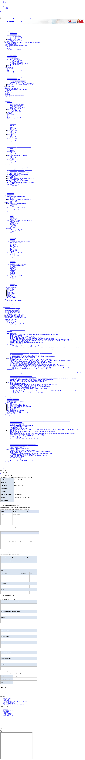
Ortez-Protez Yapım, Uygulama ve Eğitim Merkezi (14, 314)
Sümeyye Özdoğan (13, 235)
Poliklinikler (9, 102)
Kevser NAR (9, 190)
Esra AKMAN (10, 292)
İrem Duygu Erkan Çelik (14, 209)
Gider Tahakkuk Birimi (11, 52)
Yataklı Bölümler (10, 103)
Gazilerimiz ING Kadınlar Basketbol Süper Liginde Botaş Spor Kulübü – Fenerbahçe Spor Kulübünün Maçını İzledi (31, 362)
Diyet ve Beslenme (10, 114)
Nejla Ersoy (12, 245)
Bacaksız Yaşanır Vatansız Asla (15, 459)
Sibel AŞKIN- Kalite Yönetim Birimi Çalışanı (18, 82)
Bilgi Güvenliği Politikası (9, 86)
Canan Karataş (12, 222)
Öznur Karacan (12, 274)
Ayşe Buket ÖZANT (11, 290)
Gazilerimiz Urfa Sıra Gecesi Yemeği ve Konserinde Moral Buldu (22, 336)
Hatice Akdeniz (12, 261)
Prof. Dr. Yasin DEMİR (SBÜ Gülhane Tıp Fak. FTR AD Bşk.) (19, 147)
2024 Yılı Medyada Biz (11, 430)
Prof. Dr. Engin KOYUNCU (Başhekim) (14, 121)
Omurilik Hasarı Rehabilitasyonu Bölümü (17, 107)
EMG (8, 116)
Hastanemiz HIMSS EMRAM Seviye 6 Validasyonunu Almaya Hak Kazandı (24, 454)
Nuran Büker (12, 268)
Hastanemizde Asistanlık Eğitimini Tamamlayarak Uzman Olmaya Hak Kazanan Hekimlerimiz (22, 42)
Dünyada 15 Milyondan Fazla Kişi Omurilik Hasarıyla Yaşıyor (21, 436)
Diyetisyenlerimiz (8, 195)
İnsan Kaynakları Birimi (11, 57)
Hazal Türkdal (12, 240)
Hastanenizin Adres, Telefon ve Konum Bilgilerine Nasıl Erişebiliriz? (20, 406)
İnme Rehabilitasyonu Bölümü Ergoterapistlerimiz (16, 203)
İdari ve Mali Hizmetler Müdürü (15, 36)
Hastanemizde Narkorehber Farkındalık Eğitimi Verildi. (20, 389)
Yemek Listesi (5, 709)
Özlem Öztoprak (13, 267)
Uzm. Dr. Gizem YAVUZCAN (15, 173)
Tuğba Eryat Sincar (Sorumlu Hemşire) (17, 253)
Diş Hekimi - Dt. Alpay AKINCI (13, 176)
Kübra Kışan (12, 205)
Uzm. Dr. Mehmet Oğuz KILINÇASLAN (17, 171)
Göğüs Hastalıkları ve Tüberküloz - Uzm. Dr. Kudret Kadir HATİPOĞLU (21, 182)
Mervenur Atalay (13, 238)
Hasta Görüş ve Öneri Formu (12, 398)
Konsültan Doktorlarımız (9, 164)
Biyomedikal (9, 113)
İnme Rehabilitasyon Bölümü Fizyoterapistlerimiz (16, 211)
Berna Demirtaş (12, 227)
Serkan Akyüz (12, 284)
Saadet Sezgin (12, 272)
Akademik (5, 87)
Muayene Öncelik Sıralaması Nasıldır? (14, 407)
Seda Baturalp (12, 208)
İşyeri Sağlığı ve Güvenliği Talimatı (16, 62)
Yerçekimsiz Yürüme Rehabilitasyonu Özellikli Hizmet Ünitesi (16, 317)
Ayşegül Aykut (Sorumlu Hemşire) (16, 230)
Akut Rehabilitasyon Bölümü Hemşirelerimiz (15, 229)
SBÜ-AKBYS (7, 93)
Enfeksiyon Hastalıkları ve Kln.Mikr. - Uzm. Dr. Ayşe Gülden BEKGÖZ (20, 178)
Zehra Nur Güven (10, 193)
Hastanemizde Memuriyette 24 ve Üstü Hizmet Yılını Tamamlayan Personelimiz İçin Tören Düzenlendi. (29, 388)
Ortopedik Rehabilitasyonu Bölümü (16, 105)
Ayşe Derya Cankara (13, 249)
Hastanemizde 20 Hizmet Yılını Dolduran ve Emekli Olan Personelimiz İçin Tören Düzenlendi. (27, 363)
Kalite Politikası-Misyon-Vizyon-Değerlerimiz (15, 69)
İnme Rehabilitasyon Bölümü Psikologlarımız (15, 300)
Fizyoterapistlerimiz (8, 210)
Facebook (4, 689)
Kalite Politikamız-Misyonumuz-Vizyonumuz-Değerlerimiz (16, 45)
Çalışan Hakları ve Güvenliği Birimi (14, 49)
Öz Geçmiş (12, 125)
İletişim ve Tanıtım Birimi (12, 56)
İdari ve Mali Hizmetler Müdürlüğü (13, 35)
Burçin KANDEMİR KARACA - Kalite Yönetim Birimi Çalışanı (22, 83)
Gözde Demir (12, 273)
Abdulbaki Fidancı (13, 280)
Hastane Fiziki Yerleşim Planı (8, 715)
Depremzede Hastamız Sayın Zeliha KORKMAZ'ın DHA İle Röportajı (23, 444)
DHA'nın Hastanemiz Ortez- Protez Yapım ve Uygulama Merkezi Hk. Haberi (24, 445)
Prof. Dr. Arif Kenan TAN (12, 126)
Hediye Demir (12, 263)
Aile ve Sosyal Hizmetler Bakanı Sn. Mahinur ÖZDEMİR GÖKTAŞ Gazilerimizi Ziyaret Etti (27, 435)
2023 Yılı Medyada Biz (11, 441)
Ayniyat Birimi (10, 47)
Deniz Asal (9, 189)
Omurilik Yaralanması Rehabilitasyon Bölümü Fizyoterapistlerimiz (19, 220)
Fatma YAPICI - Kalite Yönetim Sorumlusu (18, 80)
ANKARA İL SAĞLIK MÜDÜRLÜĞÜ (11, 21)
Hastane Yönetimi (8, 29)
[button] (4, 6)
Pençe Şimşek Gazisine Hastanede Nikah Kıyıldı (19, 428)
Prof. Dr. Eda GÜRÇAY (11, 134)
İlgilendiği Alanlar (13, 124)
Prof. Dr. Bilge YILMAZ (12, 130)
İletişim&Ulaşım (6, 394)
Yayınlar (11, 123)
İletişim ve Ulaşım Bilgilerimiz (10, 395)
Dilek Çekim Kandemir (14, 201)
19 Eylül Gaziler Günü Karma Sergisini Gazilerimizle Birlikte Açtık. (22, 357)
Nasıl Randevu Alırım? (11, 409)
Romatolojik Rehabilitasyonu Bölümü (17, 104)
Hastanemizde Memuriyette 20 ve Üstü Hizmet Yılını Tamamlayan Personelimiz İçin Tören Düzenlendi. (29, 385)
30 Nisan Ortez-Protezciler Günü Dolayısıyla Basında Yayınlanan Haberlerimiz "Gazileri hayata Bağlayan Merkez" (31, 417)
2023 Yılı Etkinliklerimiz (11, 369)
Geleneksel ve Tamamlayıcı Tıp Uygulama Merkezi (14, 309)
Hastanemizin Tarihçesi (9, 27)
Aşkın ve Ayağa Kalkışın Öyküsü (16, 432)
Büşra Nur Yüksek (13, 254)
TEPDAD (7, 97)
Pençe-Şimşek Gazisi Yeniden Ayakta (16, 457)
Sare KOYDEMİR (13, 212)
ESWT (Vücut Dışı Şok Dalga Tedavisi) (12, 308)
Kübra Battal (12, 233)
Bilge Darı (12, 198)
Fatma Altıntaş (12, 239)
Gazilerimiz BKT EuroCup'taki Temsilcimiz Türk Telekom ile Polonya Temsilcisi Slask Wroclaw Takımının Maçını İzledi (32, 375)
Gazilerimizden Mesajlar (11, 321)
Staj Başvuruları (8, 90)
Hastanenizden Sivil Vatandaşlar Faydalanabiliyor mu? (17, 405)
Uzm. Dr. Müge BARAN (14, 166)
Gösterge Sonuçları (10, 73)
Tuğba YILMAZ (10, 194)
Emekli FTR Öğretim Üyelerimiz (11, 44)
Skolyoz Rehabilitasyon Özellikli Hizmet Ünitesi (14, 316)
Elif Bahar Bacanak (13, 204)
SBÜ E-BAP (7, 94)
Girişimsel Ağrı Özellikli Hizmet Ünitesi (12, 310)
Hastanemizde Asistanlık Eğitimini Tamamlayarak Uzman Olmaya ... (15, 701)
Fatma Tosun (12, 217)
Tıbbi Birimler (5, 100)
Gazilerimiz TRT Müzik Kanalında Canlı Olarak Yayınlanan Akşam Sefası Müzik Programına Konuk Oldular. (30, 386)
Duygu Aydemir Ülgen (14, 246)
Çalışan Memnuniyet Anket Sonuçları (16, 75)
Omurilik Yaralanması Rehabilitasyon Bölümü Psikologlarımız (18, 303)
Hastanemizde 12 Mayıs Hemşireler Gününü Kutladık (19, 341)
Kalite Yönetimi (10, 68)
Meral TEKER (10, 295)
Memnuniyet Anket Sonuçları (12, 74)
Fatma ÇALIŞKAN (11, 293)
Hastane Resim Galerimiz (9, 461)
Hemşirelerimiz (8, 228)
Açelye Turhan (12, 248)
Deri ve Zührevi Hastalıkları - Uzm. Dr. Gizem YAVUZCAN (18, 172)
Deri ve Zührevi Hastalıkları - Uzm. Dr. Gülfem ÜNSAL (17, 174)
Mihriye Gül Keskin (13, 200)
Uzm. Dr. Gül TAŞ (13, 185)
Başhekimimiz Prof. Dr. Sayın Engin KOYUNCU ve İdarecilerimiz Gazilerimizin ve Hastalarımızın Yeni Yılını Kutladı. (31, 368)
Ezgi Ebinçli (12, 216)
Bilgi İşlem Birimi (10, 48)
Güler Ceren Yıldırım (13, 250)
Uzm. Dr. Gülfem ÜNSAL (15, 175)
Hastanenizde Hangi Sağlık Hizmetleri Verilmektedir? (17, 404)
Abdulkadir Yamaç (13, 218)
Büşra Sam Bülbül (13, 219)
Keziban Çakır (12, 258)
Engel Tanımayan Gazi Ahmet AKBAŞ (17, 423)
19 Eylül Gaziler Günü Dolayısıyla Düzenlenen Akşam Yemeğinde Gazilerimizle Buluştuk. (26, 355)
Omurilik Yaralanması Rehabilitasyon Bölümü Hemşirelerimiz (18, 241)
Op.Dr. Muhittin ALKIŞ (14, 181)
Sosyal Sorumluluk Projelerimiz (8, 710)
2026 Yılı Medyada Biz (11, 416)
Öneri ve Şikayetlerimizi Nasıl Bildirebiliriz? (15, 410)
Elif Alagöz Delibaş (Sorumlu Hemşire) (17, 265)
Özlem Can (12, 271)
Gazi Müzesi (9, 331)
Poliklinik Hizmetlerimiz (7, 713)
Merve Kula (12, 283)
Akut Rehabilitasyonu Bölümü (15, 108)
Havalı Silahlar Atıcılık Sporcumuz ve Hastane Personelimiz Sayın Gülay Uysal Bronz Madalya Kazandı (29, 455)
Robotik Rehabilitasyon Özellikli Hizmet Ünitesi (14, 315)
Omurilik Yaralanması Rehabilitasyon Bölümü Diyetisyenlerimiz (19, 199)
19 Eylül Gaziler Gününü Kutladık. (16, 354)
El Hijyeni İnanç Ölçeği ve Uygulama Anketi (15, 401)
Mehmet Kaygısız (13, 226)
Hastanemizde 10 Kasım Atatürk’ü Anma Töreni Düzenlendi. (21, 352)
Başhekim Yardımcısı (13, 33)
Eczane (8, 115)
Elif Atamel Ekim (13, 225)
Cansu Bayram (10, 188)
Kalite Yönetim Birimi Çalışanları (13, 79)
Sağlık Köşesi (5, 712)
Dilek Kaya (12, 215)
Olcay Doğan (12, 266)
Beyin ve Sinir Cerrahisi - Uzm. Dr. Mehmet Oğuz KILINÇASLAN (19, 170)
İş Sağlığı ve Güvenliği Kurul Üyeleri (16, 61)
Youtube (4, 691)
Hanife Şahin (9, 192)
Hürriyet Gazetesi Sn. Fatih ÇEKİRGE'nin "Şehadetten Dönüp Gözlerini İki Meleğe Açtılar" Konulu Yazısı (29, 439)
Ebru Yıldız (12, 302)
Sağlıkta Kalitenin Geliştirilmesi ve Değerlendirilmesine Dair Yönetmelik (20, 84)
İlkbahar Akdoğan (13, 262)
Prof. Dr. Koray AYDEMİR (12, 142)
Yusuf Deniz (12, 213)
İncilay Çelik (12, 243)
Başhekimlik (9, 30)
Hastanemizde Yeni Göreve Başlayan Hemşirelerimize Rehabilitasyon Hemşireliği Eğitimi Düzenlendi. (28, 380)
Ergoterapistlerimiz (8, 202)
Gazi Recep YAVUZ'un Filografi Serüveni (17, 424)
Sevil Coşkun (12, 270)
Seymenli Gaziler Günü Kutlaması (16, 422)
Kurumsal (4, 26)
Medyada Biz (7, 415)
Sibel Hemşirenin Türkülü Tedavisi (16, 427)
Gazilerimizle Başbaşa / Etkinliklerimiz (10, 319)
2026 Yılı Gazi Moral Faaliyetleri (16, 324)
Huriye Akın (12, 286)
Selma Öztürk (12, 257)
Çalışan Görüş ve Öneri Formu (13, 399)
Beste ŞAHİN (10, 291)
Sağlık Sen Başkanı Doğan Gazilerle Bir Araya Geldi (19, 448)
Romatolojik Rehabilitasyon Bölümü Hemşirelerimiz (17, 275)
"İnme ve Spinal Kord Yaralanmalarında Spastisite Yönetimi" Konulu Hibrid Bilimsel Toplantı (27, 392)
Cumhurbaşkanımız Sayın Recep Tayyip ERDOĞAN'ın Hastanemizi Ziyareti (21, 460)
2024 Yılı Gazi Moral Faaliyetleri (16, 326)
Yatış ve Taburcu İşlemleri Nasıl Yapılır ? (14, 413)
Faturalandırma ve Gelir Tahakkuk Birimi (14, 51)
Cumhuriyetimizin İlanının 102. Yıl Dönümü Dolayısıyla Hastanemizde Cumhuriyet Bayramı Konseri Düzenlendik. (31, 353)
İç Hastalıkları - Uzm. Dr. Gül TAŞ (13, 184)
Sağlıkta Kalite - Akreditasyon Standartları (15, 70)
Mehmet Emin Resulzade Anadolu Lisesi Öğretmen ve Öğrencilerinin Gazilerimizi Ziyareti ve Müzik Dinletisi (30, 361)
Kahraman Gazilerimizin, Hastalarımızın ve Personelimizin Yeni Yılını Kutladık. (24, 346)
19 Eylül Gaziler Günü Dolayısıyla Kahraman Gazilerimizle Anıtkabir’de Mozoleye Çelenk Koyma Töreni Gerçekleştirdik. (32, 356)
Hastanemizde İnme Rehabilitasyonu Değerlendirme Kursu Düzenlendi (23, 387)
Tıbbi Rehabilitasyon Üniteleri (15, 110)
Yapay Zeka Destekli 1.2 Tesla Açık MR (12, 311)
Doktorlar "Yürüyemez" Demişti (16, 447)
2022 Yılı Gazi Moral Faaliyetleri (16, 329)
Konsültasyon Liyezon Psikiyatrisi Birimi (14, 117)
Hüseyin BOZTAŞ (10, 294)
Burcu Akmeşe (12, 197)
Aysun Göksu (12, 278)
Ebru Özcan (12, 247)
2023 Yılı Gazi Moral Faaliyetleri (16, 327)
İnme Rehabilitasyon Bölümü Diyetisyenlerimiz (16, 196)
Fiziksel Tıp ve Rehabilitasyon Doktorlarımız (13, 120)
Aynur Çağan (12, 231)
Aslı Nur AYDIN (10, 288)
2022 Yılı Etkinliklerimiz (11, 382)
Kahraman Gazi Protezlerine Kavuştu (16, 458)
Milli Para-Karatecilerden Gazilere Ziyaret (17, 446)
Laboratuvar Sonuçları (7, 714)
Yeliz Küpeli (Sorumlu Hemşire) (16, 242)
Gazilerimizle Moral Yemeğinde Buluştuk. (17, 383)
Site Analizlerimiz (6, 711)
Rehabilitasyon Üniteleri (11, 109)
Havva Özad (12, 281)
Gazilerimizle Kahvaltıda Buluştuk (16, 335)
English (4, 2)
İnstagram (4, 690)
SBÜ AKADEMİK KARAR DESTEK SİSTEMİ (14, 95)
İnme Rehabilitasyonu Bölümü (15, 106)
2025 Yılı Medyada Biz (11, 418)
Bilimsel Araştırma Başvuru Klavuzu (12, 88)
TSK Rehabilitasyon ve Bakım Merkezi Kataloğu (16, 28)
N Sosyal (4, 693)
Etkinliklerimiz (7, 332)
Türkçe (4, 1)
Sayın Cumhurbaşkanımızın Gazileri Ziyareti (18, 323)
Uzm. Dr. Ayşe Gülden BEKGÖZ (16, 179)
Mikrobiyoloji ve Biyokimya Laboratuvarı (15, 118)
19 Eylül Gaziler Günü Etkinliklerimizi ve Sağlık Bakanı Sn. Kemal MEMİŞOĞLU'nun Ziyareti (27, 434)
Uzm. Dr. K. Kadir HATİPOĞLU (16, 183)
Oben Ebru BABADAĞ (11, 297)
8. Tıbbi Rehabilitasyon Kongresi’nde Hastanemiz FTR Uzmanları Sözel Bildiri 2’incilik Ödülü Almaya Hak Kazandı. (31, 453)
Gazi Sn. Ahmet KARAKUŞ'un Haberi (17, 437)
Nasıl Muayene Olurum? (11, 408)
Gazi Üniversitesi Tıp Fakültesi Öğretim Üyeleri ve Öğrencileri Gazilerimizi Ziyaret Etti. (26, 337)
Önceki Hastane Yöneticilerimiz (11, 43)
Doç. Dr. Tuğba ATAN (11, 151)
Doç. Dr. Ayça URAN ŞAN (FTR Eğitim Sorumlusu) (17, 155)
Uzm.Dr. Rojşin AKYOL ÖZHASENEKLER (18, 169)
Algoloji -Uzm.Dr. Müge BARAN (13, 165)
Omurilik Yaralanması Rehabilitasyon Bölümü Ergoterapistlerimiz (19, 207)
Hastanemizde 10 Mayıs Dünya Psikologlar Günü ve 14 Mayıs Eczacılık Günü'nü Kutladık (26, 342)
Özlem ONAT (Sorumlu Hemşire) (16, 276)
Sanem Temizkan (13, 244)
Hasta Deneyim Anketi (11, 402)
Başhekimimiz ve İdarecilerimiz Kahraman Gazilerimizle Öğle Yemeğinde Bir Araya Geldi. (26, 345)
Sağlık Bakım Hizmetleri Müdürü (16, 40)
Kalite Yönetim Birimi (9, 67)
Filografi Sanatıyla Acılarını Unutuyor (17, 456)
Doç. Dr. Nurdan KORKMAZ (13, 159)
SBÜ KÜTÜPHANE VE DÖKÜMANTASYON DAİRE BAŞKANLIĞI (19, 96)
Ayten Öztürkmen (13, 304)
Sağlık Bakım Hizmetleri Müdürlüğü (14, 39)
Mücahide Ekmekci (13, 269)
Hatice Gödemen (13, 256)
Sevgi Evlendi (12, 224)
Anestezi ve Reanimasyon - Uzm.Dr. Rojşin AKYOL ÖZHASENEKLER (21, 167)
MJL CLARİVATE (8, 92)
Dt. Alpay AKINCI (13, 177)
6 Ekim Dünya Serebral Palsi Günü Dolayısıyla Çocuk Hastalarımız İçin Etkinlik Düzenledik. (27, 381)
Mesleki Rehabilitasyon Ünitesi (15, 111)
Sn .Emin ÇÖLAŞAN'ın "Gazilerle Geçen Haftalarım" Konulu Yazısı (22, 440)
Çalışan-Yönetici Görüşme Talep (13, 400)
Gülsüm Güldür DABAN (14, 255)
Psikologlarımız (8, 299)
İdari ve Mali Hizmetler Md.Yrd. (16, 37)
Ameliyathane (9, 112)
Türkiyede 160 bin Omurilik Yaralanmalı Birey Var (19, 426)
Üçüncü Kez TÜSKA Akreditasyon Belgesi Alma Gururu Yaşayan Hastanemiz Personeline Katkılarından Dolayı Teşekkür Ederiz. (33, 338)
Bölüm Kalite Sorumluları (12, 78)
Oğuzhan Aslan (12, 234)
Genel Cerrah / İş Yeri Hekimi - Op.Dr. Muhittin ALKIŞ (17, 180)
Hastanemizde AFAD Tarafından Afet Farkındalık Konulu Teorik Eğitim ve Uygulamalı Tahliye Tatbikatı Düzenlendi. (31, 379)
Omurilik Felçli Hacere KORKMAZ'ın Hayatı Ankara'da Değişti (21, 425)
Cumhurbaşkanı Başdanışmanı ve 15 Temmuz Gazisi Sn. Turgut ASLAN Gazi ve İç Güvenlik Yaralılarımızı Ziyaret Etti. (32, 359)
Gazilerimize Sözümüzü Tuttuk (15, 452)
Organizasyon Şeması (9, 41)
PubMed (6, 91)
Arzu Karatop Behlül (13, 285)
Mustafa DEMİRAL (11, 296)
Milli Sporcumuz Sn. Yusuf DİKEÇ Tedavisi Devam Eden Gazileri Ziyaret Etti (24, 438)
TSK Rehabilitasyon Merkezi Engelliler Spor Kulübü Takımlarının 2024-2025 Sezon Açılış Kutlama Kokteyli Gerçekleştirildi (33, 366)
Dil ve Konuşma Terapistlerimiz (11, 187)
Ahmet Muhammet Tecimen (15, 221)
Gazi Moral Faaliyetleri (11, 322)
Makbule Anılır (12, 251)
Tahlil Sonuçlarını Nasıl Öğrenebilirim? (14, 411)
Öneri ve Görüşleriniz (9, 396)
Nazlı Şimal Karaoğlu (14, 223)
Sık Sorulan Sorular (8, 403)
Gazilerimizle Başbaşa (9, 320)
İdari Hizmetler (8, 46)
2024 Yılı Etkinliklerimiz (11, 358)
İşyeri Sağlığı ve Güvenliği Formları (16, 64)
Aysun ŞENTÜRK (10, 289)
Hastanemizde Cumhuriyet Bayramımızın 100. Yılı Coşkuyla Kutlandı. (23, 377)
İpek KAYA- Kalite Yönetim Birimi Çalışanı (18, 81)
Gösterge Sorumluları (11, 72)
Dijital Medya (5, 414)
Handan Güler (12, 301)
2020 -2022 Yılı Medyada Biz (12, 449)
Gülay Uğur (12, 279)
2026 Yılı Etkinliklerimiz (11, 333)
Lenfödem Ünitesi (8, 313)
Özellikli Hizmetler (6, 307)
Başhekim (11, 32)
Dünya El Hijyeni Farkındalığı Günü (16, 343)
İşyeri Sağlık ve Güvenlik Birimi (16, 60)
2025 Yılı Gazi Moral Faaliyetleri (16, 325)
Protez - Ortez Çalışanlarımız (10, 287)
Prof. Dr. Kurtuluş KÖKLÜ (12, 138)
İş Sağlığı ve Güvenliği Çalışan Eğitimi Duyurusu (19, 63)
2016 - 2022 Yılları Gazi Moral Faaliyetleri (17, 330)
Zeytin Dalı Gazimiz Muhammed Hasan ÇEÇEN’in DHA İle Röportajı (23, 450)
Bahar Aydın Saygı (13, 206)
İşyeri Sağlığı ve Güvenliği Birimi (13, 59)
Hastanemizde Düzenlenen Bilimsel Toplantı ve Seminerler (16, 89)
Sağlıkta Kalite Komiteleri (12, 71)
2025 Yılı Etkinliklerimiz (11, 344)
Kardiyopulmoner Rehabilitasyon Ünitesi (12, 312)
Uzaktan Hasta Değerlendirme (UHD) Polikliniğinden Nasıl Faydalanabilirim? (21, 412)
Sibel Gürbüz (12, 232)
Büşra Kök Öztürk (13, 277)
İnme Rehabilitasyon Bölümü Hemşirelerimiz (15, 252)
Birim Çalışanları (13, 50)
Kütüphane (9, 65)
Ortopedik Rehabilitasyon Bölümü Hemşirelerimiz (16, 264)
